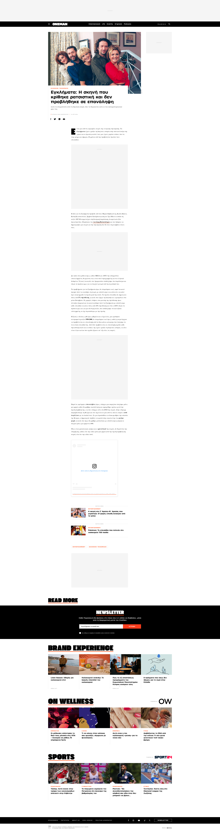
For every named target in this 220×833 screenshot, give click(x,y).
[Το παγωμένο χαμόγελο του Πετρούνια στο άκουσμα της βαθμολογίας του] (94, 773)
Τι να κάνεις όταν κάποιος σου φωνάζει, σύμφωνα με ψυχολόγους (94, 735)
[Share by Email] (63, 119)
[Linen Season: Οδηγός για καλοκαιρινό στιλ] (63, 664)
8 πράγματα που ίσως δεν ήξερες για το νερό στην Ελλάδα (155, 680)
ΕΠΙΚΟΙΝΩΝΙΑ (53, 820)
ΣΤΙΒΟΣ (146, 786)
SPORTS (61, 757)
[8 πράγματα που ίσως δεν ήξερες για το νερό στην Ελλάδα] (156, 664)
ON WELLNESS (71, 702)
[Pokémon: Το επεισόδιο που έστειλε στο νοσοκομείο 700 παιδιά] (78, 530)
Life (103, 24)
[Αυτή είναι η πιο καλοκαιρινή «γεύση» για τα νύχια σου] (125, 717)
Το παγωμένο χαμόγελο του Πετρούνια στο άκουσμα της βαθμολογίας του (94, 791)
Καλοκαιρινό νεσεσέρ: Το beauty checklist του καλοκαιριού (93, 680)
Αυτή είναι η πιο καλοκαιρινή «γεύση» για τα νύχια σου (125, 735)
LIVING (84, 731)
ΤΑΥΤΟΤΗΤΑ (65, 820)
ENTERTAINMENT (94, 509)
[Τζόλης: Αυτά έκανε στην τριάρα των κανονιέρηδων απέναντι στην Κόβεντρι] (63, 773)
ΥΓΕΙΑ (146, 731)
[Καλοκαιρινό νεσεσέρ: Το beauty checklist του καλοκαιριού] (94, 664)
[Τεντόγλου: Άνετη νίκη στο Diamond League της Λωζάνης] (156, 773)
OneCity (110, 24)
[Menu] (49, 24)
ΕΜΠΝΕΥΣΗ (55, 731)
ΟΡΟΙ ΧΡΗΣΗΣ (87, 820)
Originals (118, 24)
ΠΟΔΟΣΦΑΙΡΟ (56, 786)
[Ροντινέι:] (125, 773)
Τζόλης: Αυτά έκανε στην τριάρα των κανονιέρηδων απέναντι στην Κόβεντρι (62, 791)
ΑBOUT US (76, 820)
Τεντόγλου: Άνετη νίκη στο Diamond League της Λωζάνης (155, 791)
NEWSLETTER (163, 820)
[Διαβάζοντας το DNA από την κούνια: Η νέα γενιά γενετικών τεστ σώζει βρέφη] (156, 717)
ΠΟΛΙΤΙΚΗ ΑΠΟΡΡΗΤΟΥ (104, 820)
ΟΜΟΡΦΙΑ (116, 731)
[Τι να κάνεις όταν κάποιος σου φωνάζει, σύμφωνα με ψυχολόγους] (94, 717)
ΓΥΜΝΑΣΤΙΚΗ (87, 786)
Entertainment (94, 24)
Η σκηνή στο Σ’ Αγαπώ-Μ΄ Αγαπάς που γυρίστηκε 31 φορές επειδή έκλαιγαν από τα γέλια (106, 514)
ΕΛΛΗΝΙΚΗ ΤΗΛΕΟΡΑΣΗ (59, 88)
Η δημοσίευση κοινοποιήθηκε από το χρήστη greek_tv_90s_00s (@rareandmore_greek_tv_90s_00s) (103, 493)
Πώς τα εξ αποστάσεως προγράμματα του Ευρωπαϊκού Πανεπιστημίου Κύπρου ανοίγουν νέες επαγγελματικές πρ (125, 682)
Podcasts (127, 24)
